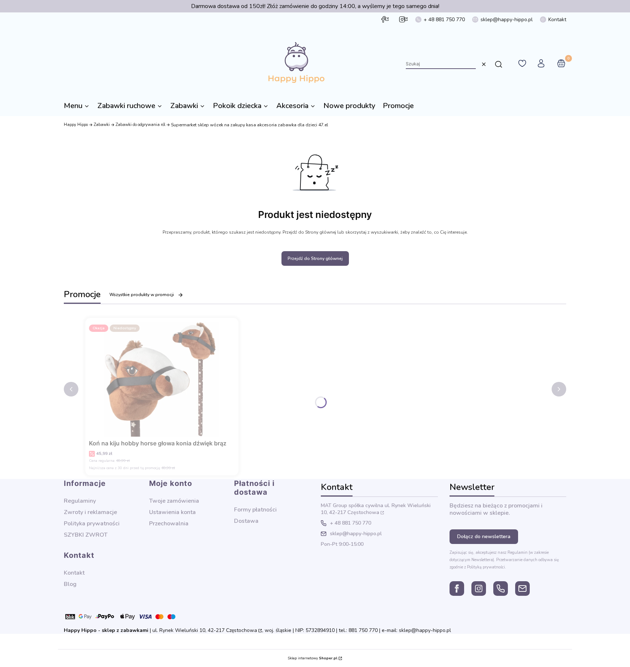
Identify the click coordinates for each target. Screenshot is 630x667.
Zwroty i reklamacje (90, 512)
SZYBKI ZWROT (86, 535)
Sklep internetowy (312, 658)
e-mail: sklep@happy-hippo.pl (416, 630)
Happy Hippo (76, 124)
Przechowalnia (168, 524)
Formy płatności (255, 510)
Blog (70, 584)
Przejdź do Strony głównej (315, 258)
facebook (383, 19)
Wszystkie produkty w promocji (141, 295)
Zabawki (102, 124)
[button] (498, 64)
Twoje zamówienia (174, 501)
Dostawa (246, 521)
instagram (402, 19)
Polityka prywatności (92, 524)
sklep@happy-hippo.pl (507, 19)
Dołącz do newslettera (483, 536)
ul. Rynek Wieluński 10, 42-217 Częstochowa (376, 509)
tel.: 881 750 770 (358, 630)
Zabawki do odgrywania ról (140, 124)
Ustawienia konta (172, 512)
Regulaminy (80, 501)
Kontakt (557, 19)
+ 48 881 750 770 (444, 19)
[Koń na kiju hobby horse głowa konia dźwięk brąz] (162, 379)
